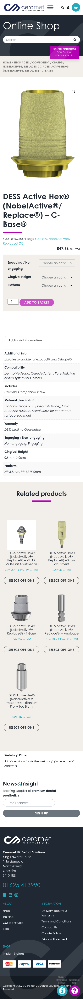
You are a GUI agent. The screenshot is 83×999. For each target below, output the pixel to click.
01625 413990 (22, 885)
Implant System (13, 953)
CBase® (57, 62)
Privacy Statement (54, 939)
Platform (14, 285)
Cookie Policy (51, 933)
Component (40, 62)
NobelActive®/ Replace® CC (22, 66)
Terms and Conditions (56, 921)
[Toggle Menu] (50, 7)
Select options (21, 580)
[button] (73, 91)
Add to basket (36, 302)
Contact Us (49, 927)
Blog (6, 928)
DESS (27, 62)
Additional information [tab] (25, 340)
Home (7, 62)
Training (8, 916)
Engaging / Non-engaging (20, 266)
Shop (17, 62)
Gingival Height (19, 277)
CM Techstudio (13, 922)
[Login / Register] (68, 7)
